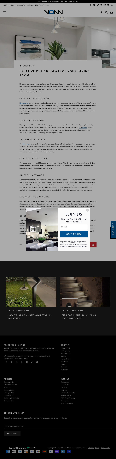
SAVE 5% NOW (73, 234)
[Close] (87, 210)
